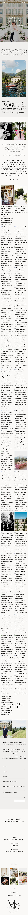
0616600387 (14, 846)
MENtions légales (14, 895)
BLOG (14, 889)
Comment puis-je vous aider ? (10, 792)
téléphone (5, 776)
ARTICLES (14, 892)
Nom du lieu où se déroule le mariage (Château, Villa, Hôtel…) (14, 787)
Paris (20, 148)
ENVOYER (19, 800)
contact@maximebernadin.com (14, 840)
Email (5, 771)
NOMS (5, 767)
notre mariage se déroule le (9, 781)
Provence (22, 146)
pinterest (19, 852)
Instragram (10, 852)
